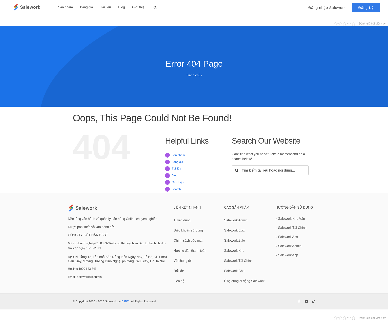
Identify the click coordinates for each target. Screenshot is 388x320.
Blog (174, 175)
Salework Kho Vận (291, 218)
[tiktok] (313, 301)
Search (176, 189)
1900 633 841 (87, 268)
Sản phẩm (178, 155)
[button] (155, 7)
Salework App (288, 255)
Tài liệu (176, 168)
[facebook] (299, 301)
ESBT (125, 301)
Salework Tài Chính (292, 227)
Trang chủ (193, 75)
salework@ (84, 276)
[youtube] (306, 301)
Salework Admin (290, 246)
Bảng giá (177, 161)
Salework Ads (288, 237)
